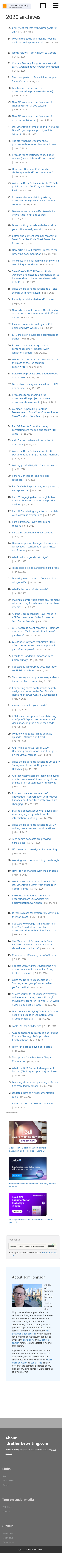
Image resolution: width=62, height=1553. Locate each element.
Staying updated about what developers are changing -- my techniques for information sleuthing (35, 814)
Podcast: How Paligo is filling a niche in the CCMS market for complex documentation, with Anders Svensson (34, 927)
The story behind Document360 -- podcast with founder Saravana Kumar (34, 142)
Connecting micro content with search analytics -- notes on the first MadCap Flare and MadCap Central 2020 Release (34, 691)
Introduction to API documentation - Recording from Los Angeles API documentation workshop (32, 899)
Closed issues (8, 1542)
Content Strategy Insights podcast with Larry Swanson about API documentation (35, 65)
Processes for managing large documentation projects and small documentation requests (31, 398)
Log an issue (8, 1538)
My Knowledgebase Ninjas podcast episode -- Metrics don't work (32, 735)
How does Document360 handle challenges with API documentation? (32, 170)
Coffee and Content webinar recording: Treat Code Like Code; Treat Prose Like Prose (34, 239)
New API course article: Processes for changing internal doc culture (33, 103)
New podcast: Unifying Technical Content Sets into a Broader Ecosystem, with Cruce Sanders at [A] (35, 1015)
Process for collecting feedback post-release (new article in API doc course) (33, 156)
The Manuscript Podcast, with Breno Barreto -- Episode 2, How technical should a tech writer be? (32, 944)
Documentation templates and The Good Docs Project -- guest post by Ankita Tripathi (35, 130)
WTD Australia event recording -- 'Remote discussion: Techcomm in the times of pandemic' (35, 631)
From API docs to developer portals (32, 1046)
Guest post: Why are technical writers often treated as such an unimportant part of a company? (33, 645)
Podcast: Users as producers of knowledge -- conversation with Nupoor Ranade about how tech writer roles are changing (34, 799)
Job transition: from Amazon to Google (34, 52)
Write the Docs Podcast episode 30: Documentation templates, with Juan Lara (35, 452)
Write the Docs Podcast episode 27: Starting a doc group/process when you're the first (32, 983)
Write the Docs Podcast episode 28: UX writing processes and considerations (34, 826)
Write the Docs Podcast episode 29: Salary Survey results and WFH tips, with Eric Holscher (36, 765)
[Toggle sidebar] (43, 5)
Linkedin (6, 1511)
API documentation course (30, 1332)
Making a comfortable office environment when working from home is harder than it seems (36, 603)
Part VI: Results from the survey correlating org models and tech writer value (34, 430)
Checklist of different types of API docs (34, 955)
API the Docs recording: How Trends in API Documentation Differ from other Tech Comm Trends (34, 617)
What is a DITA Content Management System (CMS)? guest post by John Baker (35, 1069)
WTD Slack (7, 1507)
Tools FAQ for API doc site (26, 1026)
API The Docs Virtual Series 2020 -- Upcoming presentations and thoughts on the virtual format (34, 751)
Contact (6, 1485)
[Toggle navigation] (56, 5)
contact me (36, 1362)
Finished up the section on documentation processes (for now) (32, 89)
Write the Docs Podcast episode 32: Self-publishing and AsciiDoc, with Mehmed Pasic (35, 186)
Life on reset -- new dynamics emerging (34, 849)
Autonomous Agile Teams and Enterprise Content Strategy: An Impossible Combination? (35, 1036)
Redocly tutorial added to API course (33, 299)
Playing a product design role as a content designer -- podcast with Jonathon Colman (31, 349)
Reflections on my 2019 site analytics (33, 1103)
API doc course (9, 1480)
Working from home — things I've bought (36, 860)
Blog (4, 1476)
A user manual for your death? (29, 705)
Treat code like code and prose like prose (35, 567)
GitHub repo (8, 1533)
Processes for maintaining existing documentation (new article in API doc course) (33, 200)
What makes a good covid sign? (30, 557)
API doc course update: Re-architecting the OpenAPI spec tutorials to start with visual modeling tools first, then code (34, 719)
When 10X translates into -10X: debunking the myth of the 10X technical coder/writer (35, 363)
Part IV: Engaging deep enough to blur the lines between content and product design (34, 500)
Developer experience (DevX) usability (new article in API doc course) (33, 212)
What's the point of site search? (30, 589)
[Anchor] (34, 32)
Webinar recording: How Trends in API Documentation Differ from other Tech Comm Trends (34, 885)
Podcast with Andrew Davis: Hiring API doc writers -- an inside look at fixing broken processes (34, 969)
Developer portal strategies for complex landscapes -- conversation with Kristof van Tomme (35, 546)
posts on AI (28, 1339)
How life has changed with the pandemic (35, 870)
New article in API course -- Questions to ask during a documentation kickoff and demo (35, 313)
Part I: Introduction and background (32, 532)
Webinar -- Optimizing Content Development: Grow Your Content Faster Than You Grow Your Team (35, 412)
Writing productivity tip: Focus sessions (34, 465)
